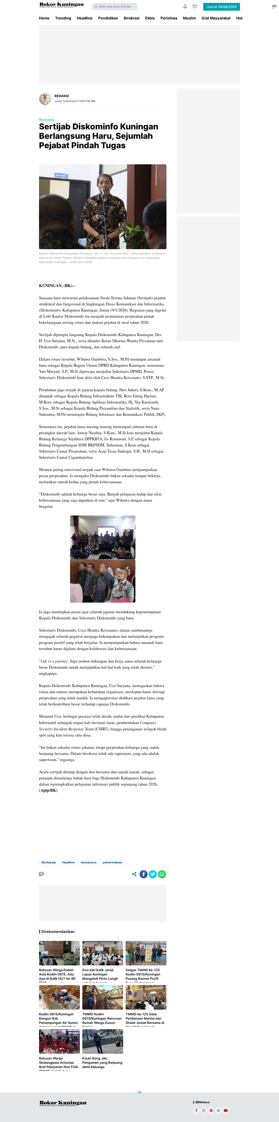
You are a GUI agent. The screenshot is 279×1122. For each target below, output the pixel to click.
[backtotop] (139, 1093)
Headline (85, 18)
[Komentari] (41, 874)
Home (44, 18)
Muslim (189, 18)
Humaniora (88, 862)
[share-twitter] (153, 874)
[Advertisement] (139, 54)
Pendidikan (108, 18)
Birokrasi (132, 18)
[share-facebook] (144, 874)
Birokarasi (46, 120)
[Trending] (194, 6)
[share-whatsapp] (162, 874)
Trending (63, 18)
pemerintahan (112, 862)
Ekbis (150, 18)
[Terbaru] (185, 6)
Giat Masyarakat (216, 18)
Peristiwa (169, 18)
